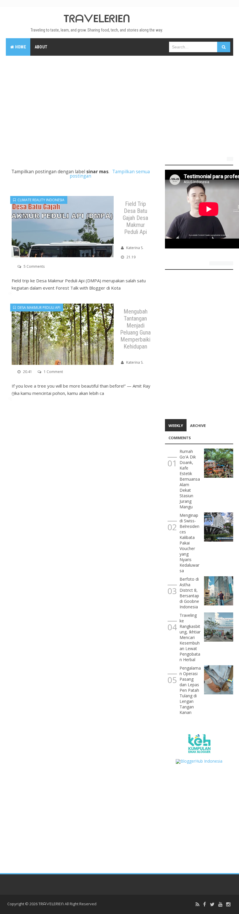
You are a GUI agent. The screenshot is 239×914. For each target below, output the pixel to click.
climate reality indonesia (40, 199)
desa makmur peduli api (38, 307)
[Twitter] (212, 904)
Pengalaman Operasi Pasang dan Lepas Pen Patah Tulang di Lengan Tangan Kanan (190, 690)
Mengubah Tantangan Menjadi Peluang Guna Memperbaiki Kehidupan (135, 329)
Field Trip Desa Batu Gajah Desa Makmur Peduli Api (135, 217)
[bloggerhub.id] (199, 761)
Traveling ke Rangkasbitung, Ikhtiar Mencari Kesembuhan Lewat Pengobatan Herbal (190, 637)
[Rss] (197, 904)
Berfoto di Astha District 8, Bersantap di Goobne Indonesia (189, 593)
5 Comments (34, 266)
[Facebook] (204, 904)
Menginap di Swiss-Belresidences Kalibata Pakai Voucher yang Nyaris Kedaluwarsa (189, 542)
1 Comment (53, 371)
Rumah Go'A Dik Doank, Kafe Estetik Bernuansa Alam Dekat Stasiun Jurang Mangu (190, 479)
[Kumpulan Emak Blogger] (199, 743)
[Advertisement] (119, 104)
